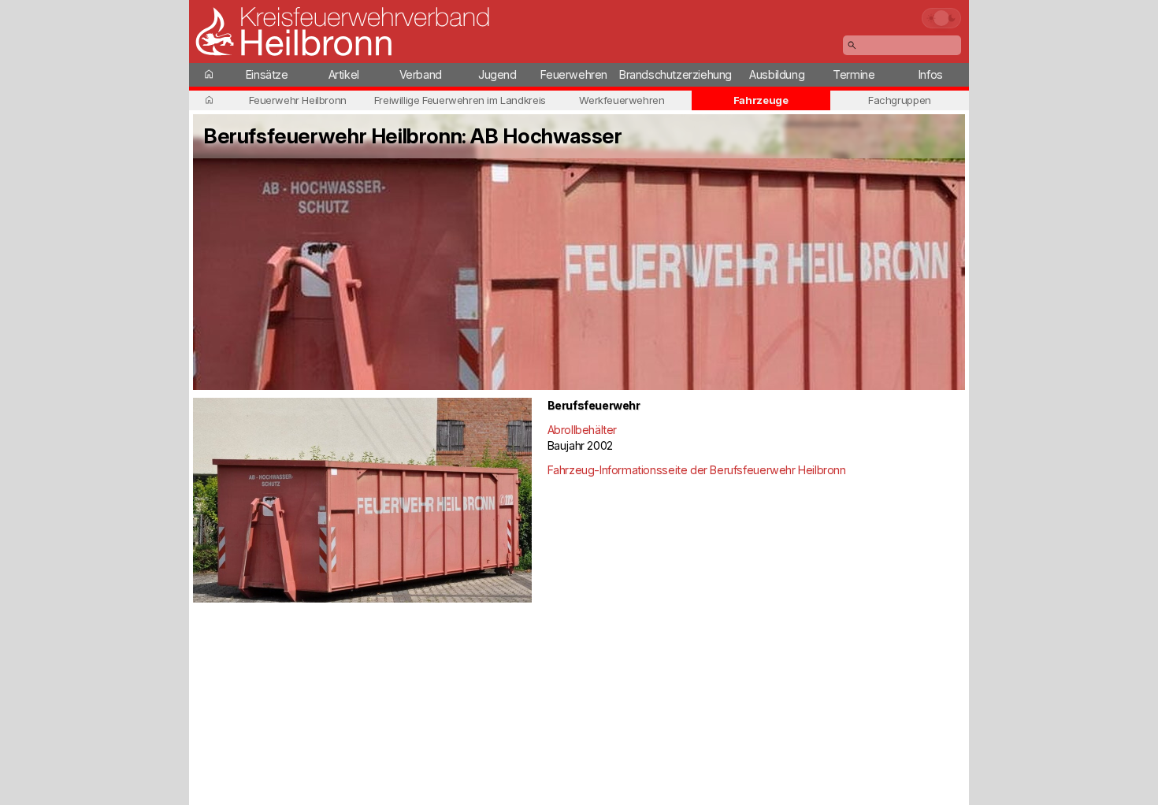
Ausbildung (776, 74)
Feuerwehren (573, 74)
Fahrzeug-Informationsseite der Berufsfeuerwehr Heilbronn (696, 470)
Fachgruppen (899, 100)
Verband (420, 74)
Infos (931, 74)
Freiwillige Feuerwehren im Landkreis (460, 100)
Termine (853, 74)
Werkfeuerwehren (621, 100)
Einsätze (267, 74)
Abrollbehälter (582, 429)
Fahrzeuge (761, 100)
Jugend (497, 74)
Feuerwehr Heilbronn (298, 100)
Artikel (343, 74)
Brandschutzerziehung (675, 74)
